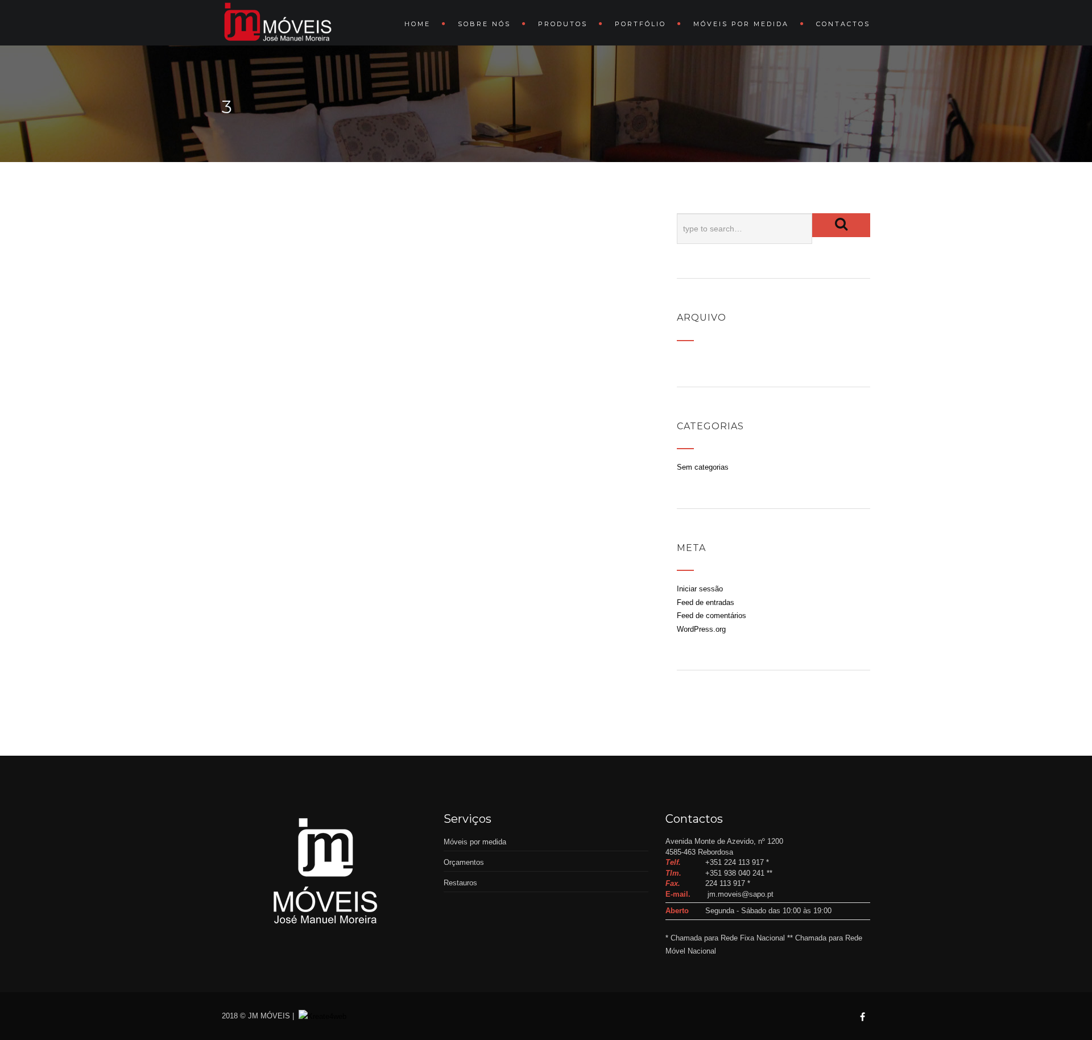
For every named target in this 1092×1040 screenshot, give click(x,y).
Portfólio (640, 24)
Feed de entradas (705, 602)
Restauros (460, 883)
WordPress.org (701, 629)
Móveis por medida (741, 24)
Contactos (843, 24)
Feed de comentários (711, 615)
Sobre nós (484, 24)
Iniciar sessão (700, 589)
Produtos (563, 24)
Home (417, 24)
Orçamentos (464, 862)
